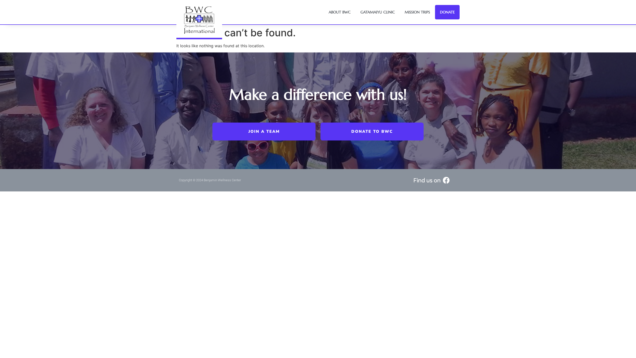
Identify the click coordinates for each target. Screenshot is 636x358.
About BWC (340, 12)
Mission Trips (417, 12)
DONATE (447, 12)
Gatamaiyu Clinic (377, 12)
